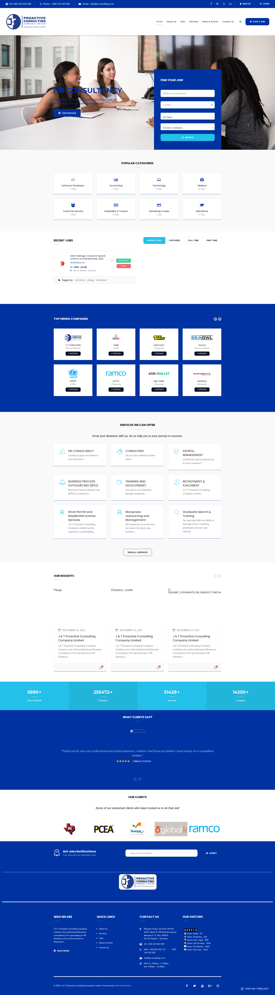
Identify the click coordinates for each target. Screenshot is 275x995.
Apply (123, 266)
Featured (174, 240)
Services (193, 21)
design (90, 280)
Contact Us (228, 21)
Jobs (182, 21)
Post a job (258, 21)
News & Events (210, 21)
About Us (171, 21)
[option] (73, 362)
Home (159, 21)
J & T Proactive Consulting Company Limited (77, 638)
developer (101, 280)
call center (80, 280)
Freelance (123, 261)
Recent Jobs (154, 240)
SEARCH (188, 137)
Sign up (246, 4)
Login (266, 4)
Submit (213, 853)
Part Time (212, 240)
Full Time (193, 240)
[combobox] (188, 116)
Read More (63, 951)
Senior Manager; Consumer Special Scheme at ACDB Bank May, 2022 (87, 257)
